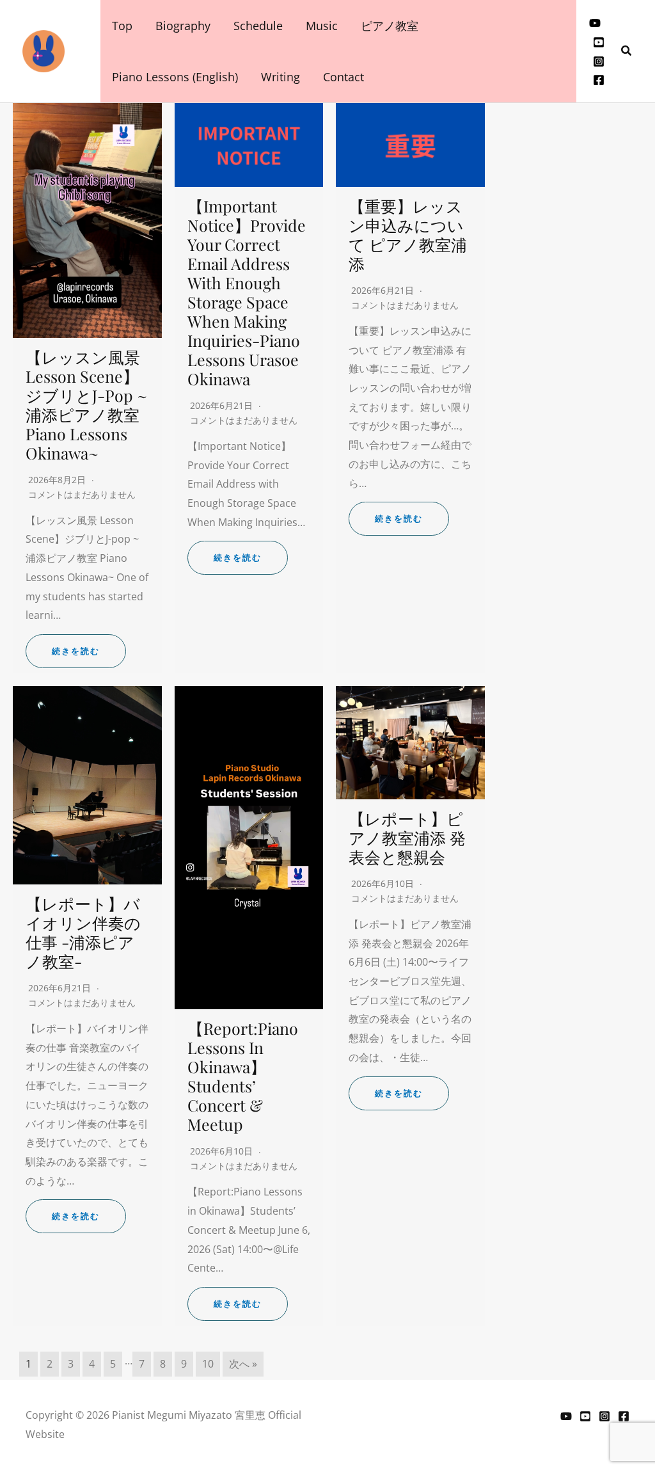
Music (322, 25)
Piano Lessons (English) (175, 76)
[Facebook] (623, 1416)
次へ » (243, 1364)
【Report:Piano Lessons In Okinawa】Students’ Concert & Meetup (242, 1076)
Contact (343, 76)
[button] (627, 51)
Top (122, 25)
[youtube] (595, 23)
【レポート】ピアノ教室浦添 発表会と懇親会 (407, 837)
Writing (280, 76)
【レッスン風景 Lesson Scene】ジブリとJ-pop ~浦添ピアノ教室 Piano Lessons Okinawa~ (86, 404)
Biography (182, 25)
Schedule (258, 25)
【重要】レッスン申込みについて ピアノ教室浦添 (408, 234)
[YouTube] (566, 1416)
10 (208, 1364)
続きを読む (76, 651)
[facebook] (598, 80)
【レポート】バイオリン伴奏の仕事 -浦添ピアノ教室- (83, 932)
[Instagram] (598, 61)
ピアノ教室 (389, 25)
